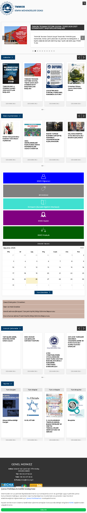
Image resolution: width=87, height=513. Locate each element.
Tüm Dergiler (11, 390)
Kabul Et (43, 510)
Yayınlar (6, 384)
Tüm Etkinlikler (42, 292)
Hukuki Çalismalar (11, 328)
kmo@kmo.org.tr (27, 480)
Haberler (7, 57)
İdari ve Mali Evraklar (11, 307)
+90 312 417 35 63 (26, 477)
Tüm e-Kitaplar (54, 390)
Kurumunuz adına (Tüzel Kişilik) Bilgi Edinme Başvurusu (26, 316)
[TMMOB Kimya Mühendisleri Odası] (22, 9)
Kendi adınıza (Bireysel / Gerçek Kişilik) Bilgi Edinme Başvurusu (29, 311)
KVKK (71, 503)
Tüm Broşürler (76, 390)
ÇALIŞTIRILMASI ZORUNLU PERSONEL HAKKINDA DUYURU (56, 27)
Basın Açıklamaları (11, 116)
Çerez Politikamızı (34, 498)
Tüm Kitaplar (32, 390)
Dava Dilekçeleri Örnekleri (14, 302)
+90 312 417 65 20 (25, 474)
